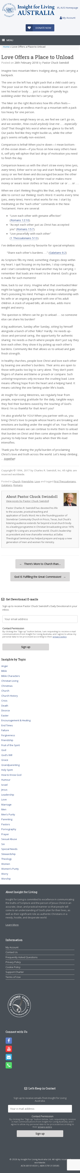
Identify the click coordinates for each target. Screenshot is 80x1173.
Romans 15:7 (25, 229)
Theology (6, 859)
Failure (5, 730)
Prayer (5, 834)
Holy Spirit (7, 769)
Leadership (7, 794)
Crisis (4, 700)
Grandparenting (10, 765)
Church (16, 481)
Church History (9, 695)
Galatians (6, 485)
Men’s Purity (8, 814)
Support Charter (15, 972)
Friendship (27, 481)
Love (37, 481)
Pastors (5, 824)
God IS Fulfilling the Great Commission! (40, 576)
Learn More (12, 924)
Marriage (6, 804)
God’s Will (6, 755)
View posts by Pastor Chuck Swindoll (27, 501)
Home (6, 46)
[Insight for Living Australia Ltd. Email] (9, 1057)
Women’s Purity (10, 868)
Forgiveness (8, 735)
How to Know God (11, 775)
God (3, 750)
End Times (7, 725)
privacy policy (60, 636)
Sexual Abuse (9, 839)
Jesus (4, 789)
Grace (4, 760)
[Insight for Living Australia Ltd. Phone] (9, 1065)
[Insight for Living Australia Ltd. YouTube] (9, 1049)
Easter (5, 715)
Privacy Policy (13, 962)
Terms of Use (13, 977)
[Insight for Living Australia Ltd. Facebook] (9, 1040)
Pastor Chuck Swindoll (55, 62)
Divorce (5, 710)
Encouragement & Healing (16, 720)
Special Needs (9, 849)
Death (4, 705)
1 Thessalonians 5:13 (24, 238)
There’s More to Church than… (40, 564)
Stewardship (8, 854)
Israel (4, 784)
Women (5, 864)
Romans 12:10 (20, 220)
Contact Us (12, 952)
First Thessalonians (65, 481)
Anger (4, 666)
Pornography (8, 829)
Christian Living (9, 680)
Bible (4, 671)
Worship (6, 878)
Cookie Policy (13, 967)
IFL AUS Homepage (67, 7)
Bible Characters (10, 676)
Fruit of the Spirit (10, 745)
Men (3, 809)
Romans (18, 485)
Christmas (7, 685)
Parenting (6, 819)
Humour (5, 779)
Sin (3, 844)
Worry (4, 873)
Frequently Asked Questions (22, 957)
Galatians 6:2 (57, 252)
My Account (68, 17)
